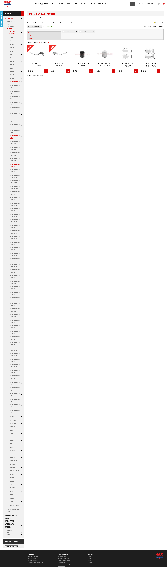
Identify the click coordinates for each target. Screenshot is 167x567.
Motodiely (46, 18)
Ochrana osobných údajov (64, 564)
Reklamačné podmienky (64, 560)
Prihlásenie (141, 4)
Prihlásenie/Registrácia (33, 556)
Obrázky (151, 22)
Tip (145, 26)
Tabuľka (159, 22)
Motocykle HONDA (57, 4)
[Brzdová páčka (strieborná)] (68, 71)
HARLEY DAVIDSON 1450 (86, 18)
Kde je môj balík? (32, 558)
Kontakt (83, 4)
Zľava (154, 26)
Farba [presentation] (29, 33)
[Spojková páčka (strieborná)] (46, 71)
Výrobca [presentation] (30, 30)
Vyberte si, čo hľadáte (41, 4)
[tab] (44, 30)
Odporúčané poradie (64, 22)
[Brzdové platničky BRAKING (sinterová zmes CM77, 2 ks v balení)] (127, 54)
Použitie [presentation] (30, 35)
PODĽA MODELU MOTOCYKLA (58, 18)
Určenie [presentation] (30, 38)
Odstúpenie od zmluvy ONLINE (98, 4)
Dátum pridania (52, 22)
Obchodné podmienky (63, 558)
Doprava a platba (62, 556)
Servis (89, 558)
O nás (89, 560)
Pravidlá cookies (62, 562)
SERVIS (68, 4)
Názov (37, 22)
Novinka (160, 26)
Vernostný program (32, 560)
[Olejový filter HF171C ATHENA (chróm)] (105, 54)
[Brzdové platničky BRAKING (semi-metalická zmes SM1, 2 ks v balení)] (150, 54)
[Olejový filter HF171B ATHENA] (82, 54)
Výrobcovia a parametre (34, 26)
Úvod (30, 18)
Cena (43, 22)
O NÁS (75, 4)
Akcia (149, 26)
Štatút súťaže (61, 566)
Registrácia (150, 4)
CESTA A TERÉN (38, 18)
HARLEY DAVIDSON (73, 18)
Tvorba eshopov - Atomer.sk (156, 561)
